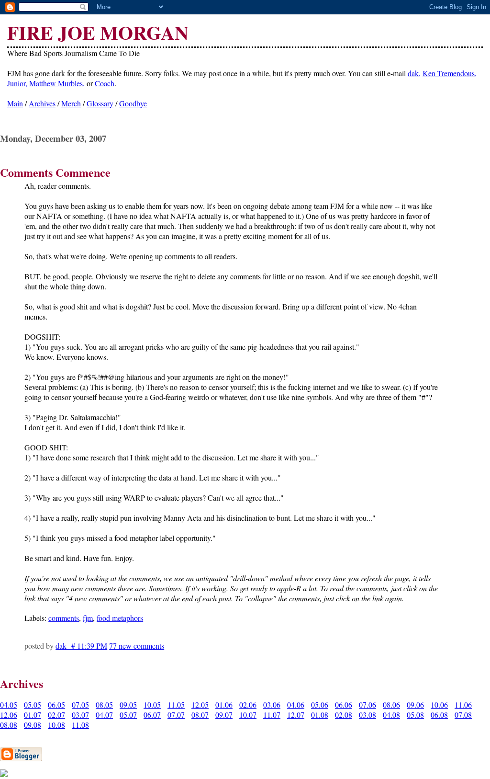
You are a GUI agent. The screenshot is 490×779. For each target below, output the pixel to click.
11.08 (80, 725)
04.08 (391, 715)
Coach (104, 83)
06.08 (439, 715)
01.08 (319, 715)
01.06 (224, 704)
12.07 (295, 715)
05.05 (32, 704)
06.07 (152, 715)
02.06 (247, 704)
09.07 (224, 715)
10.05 (152, 704)
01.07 (32, 715)
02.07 (56, 715)
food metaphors (120, 618)
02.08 (343, 715)
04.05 (8, 704)
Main (15, 103)
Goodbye (133, 103)
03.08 (367, 715)
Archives (42, 103)
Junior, (17, 83)
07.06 (367, 704)
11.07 (271, 715)
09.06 (415, 704)
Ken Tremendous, (450, 73)
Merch (71, 103)
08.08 (8, 725)
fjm (88, 618)
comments (63, 618)
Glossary (100, 103)
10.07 (247, 715)
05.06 (319, 704)
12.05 (200, 704)
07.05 (80, 704)
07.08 (463, 715)
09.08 (32, 725)
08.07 (200, 715)
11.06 (463, 704)
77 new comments (136, 646)
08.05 (104, 704)
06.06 (343, 704)
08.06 (391, 704)
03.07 (80, 715)
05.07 (128, 715)
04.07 (104, 715)
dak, (414, 73)
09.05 (128, 704)
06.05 (56, 704)
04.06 (295, 704)
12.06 (8, 715)
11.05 (176, 704)
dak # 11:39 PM (81, 646)
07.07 (176, 715)
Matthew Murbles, (57, 83)
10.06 (439, 704)
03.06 (271, 704)
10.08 (56, 725)
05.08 (415, 715)
